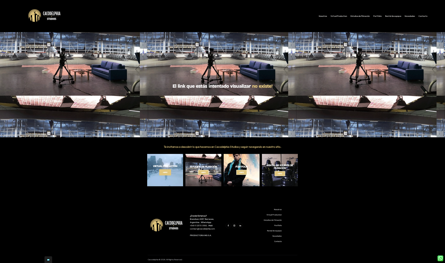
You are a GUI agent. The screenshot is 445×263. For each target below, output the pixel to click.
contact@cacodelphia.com (202, 229)
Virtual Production (274, 214)
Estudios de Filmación (273, 220)
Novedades (277, 236)
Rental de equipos (274, 230)
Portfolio (278, 225)
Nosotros (278, 209)
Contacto (278, 241)
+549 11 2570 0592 (198, 225)
